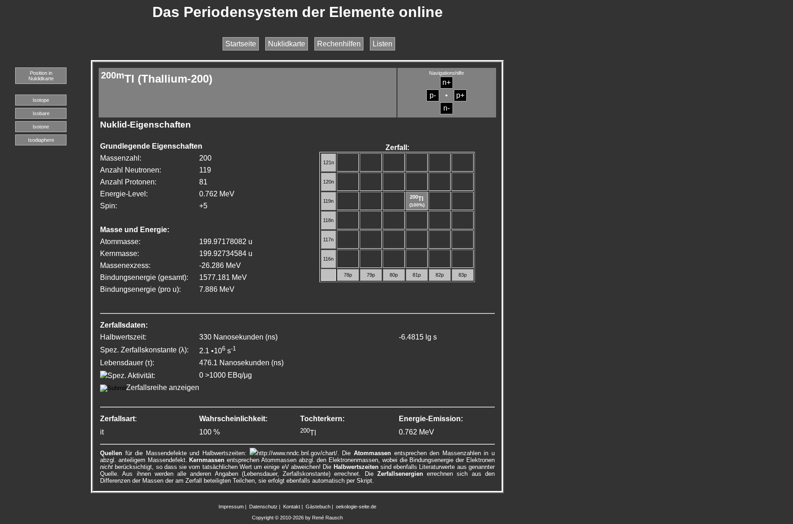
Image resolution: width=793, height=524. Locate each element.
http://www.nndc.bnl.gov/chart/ (297, 453)
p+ (460, 95)
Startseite (240, 44)
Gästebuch (318, 506)
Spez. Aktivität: (131, 375)
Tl (417, 198)
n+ (446, 82)
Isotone (41, 126)
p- (433, 95)
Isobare (41, 113)
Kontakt (291, 506)
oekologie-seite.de (356, 506)
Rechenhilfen (339, 44)
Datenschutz (263, 506)
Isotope (41, 100)
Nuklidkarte (286, 44)
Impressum (231, 506)
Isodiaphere (41, 140)
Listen (382, 44)
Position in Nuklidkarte (41, 75)
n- (446, 108)
